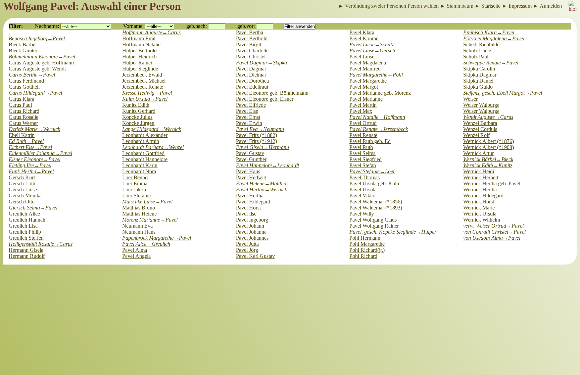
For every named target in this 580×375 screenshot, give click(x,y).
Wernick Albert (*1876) (488, 141)
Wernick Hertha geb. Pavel (491, 183)
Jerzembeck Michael (143, 81)
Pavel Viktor (362, 195)
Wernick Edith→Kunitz (487, 165)
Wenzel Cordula (480, 129)
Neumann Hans (138, 232)
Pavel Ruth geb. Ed (370, 141)
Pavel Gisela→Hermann (262, 147)
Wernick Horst (478, 201)
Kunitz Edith (135, 105)
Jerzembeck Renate (142, 87)
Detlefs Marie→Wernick (34, 129)
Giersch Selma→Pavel (33, 207)
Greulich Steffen (26, 238)
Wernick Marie (479, 207)
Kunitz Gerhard (138, 111)
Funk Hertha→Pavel (31, 171)
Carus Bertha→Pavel (32, 75)
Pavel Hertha (249, 195)
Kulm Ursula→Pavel (144, 99)
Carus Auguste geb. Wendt (37, 69)
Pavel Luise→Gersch (372, 50)
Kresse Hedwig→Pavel (147, 93)
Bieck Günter (23, 50)
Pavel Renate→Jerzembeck (378, 129)
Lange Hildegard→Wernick (151, 129)
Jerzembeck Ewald (142, 75)
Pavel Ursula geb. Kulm (374, 183)
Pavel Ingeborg (252, 220)
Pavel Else (247, 111)
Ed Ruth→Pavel (26, 141)
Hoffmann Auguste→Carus (151, 32)
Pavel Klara (361, 32)
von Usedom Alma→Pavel (491, 238)
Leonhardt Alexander (144, 135)
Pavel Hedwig (251, 177)
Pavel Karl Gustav (255, 256)
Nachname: (47, 26)
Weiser (471, 99)
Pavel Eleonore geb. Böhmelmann (272, 93)
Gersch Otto (22, 201)
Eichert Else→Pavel (30, 147)
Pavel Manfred (365, 69)
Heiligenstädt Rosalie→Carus (40, 244)
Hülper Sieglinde (140, 69)
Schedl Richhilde (481, 44)
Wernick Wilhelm (481, 220)
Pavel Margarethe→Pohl (376, 75)
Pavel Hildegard (253, 201)
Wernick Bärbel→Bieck (488, 159)
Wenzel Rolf (476, 135)
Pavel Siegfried (365, 159)
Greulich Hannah (27, 220)
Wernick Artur (478, 153)
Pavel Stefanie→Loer (372, 171)
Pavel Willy (361, 214)
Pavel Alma (134, 250)
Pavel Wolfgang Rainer (374, 226)
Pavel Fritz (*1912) (256, 141)
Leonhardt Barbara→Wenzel (153, 147)
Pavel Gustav (250, 153)
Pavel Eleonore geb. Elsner (264, 99)
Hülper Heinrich (139, 56)
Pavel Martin (363, 105)
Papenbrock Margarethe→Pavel (156, 238)
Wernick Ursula (479, 214)
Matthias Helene (139, 214)
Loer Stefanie (136, 195)
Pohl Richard (363, 256)
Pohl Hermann (364, 238)
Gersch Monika (25, 195)
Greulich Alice (24, 214)
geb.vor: (246, 26)
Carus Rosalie (23, 117)
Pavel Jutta (247, 244)
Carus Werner (23, 123)
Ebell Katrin (22, 135)
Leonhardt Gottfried (143, 153)
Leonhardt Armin (140, 141)
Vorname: (133, 26)
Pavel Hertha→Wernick (261, 189)
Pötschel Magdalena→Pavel (493, 38)
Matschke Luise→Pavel (147, 201)
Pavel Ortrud (363, 123)
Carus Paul (20, 105)
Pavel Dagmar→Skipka (261, 62)
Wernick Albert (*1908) (488, 147)
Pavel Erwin (249, 123)
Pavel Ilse (246, 214)
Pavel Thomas (364, 177)
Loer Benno (135, 177)
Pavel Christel (250, 56)
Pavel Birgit (248, 44)
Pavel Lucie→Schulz (371, 44)
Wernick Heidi (478, 171)
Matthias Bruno (138, 207)
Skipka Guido (478, 87)
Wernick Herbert (480, 177)
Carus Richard (24, 111)
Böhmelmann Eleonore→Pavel (42, 56)
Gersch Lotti (22, 183)
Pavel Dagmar (251, 69)
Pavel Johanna (251, 232)
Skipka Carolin (479, 69)
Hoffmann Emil (138, 38)
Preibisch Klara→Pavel (488, 32)
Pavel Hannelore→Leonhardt (267, 165)
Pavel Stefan (362, 165)
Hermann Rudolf (27, 256)
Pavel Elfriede (251, 105)
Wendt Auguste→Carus (488, 117)
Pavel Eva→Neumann (260, 129)
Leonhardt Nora (139, 171)
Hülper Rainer (137, 62)
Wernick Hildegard (483, 195)
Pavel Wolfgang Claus (373, 220)
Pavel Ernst (248, 117)
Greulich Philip (25, 232)
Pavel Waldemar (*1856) (375, 201)
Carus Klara (21, 99)
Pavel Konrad (364, 38)
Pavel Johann (250, 226)
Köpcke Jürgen (138, 123)
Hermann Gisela (26, 250)
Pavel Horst (248, 207)
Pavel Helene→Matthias (262, 183)
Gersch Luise (23, 189)
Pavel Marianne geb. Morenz (380, 93)
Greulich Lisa (23, 226)
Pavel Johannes (252, 238)
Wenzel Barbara (480, 123)
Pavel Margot (363, 87)
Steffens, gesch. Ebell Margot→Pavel (502, 93)
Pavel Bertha (249, 32)
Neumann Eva (137, 226)
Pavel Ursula (363, 189)
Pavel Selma (362, 153)
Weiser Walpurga (481, 105)
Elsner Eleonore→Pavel (34, 159)
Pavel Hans (248, 171)
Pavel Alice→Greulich (146, 244)
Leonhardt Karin (139, 165)
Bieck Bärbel (23, 44)
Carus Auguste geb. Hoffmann (41, 62)
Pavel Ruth (361, 147)
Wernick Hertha (480, 189)
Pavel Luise (361, 56)
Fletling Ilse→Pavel (30, 165)
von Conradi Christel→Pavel (494, 232)
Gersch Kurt (22, 177)
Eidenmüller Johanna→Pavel (40, 153)
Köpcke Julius (137, 117)
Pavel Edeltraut (252, 87)
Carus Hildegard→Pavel (35, 93)
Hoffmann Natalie (141, 44)
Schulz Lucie (477, 50)
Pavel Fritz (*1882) (256, 135)
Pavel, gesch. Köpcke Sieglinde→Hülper (392, 232)
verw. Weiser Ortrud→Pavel (493, 226)
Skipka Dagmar (479, 75)
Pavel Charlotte (252, 50)
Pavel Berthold (252, 38)
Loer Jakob (134, 189)
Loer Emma (134, 183)
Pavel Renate (363, 135)
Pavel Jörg (247, 250)
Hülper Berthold (139, 50)
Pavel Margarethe (368, 81)
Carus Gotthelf (24, 87)
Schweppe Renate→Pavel (490, 62)
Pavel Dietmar (251, 75)
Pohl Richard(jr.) (367, 250)
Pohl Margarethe (367, 244)
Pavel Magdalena (367, 62)
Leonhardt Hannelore (144, 159)
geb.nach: (196, 26)
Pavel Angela (136, 256)
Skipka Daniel (478, 81)
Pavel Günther (251, 159)
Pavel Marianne (366, 99)
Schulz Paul (475, 56)
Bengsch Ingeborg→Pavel (37, 38)
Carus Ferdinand (26, 81)
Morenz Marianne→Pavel (150, 220)
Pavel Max (360, 111)
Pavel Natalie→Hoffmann (377, 117)
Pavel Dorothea (252, 81)
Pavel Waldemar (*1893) (375, 207)
